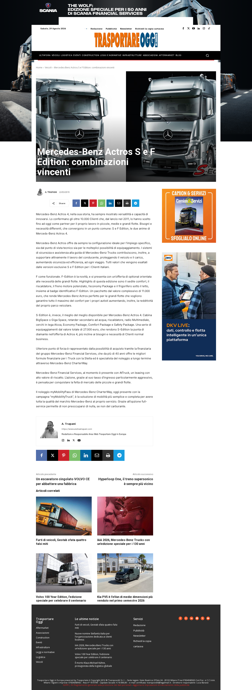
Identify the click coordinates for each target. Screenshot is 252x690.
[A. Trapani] (40, 192)
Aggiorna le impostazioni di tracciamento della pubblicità (161, 685)
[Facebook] (183, 28)
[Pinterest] (93, 203)
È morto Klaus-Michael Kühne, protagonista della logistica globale (93, 664)
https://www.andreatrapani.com (77, 429)
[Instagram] (203, 28)
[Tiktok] (209, 28)
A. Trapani (51, 192)
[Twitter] (188, 28)
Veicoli (48, 67)
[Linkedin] (198, 28)
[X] (84, 203)
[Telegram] (135, 203)
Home (39, 67)
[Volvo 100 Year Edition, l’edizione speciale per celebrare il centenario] (64, 572)
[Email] (118, 203)
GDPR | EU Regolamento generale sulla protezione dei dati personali (97, 685)
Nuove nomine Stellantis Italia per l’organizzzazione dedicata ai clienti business (93, 636)
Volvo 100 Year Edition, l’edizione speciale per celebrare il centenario (93, 656)
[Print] (127, 203)
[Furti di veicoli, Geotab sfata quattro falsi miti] (64, 516)
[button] (207, 55)
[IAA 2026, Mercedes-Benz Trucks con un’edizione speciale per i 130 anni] (125, 516)
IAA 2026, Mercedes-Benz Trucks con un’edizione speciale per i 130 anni (123, 542)
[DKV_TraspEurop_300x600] (189, 363)
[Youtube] (193, 28)
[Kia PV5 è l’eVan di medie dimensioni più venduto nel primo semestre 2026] (125, 572)
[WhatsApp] (101, 203)
